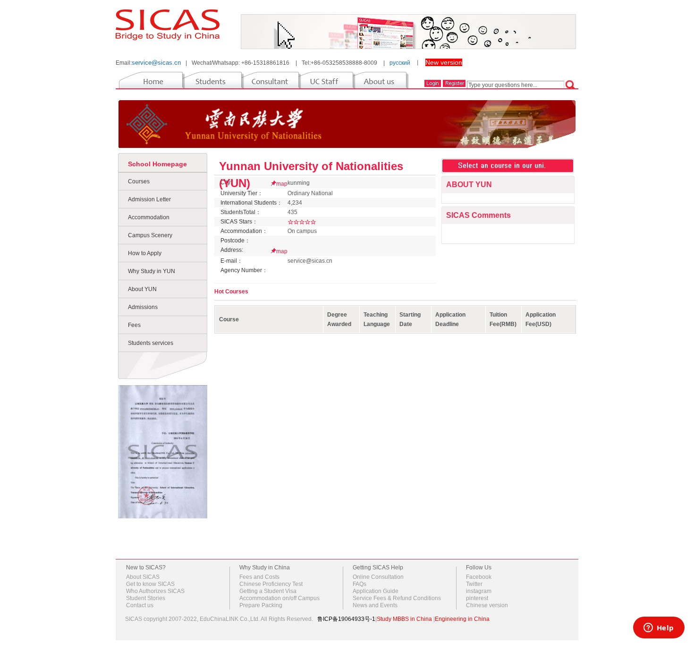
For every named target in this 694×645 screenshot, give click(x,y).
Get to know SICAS (150, 584)
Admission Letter (149, 199)
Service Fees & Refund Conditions (397, 598)
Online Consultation (378, 577)
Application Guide (375, 591)
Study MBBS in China (404, 619)
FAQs (359, 584)
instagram (478, 591)
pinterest (477, 598)
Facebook (478, 577)
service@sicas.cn (156, 62)
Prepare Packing (260, 605)
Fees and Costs (259, 577)
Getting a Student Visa (267, 591)
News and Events (375, 605)
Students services (150, 343)
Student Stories (145, 598)
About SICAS (143, 577)
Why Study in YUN (151, 271)
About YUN (142, 289)
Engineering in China (462, 619)
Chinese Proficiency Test (271, 584)
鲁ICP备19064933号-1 (346, 619)
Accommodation (148, 217)
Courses (139, 181)
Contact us (139, 605)
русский (399, 63)
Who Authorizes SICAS (155, 591)
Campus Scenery (150, 235)
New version (443, 62)
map (282, 184)
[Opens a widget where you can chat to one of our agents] (659, 628)
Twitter (474, 584)
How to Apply (144, 253)
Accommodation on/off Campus (279, 598)
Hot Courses (231, 291)
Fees (134, 325)
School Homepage (157, 164)
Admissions (143, 307)
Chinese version (487, 605)
